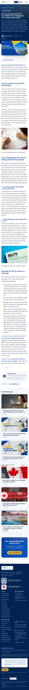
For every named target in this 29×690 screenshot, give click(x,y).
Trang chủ (3, 7)
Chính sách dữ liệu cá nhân (20, 622)
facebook (17, 642)
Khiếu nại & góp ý (5, 641)
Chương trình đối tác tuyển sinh (20, 598)
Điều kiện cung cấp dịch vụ (20, 627)
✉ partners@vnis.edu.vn (21, 632)
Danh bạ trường (5, 595)
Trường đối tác (18, 595)
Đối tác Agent (18, 593)
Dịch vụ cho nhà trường (20, 600)
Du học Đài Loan (5, 612)
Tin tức (3, 631)
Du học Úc (3, 601)
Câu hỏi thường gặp (6, 629)
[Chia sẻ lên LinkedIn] (6, 367)
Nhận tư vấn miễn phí (14, 552)
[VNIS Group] (13, 679)
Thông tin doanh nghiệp (21, 624)
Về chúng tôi (4, 623)
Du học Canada (10, 7)
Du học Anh (4, 603)
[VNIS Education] (5, 2)
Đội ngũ (3, 625)
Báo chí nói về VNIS (5, 627)
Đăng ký (5, 669)
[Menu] (26, 2)
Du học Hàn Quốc (5, 609)
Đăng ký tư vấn (4, 635)
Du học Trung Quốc (6, 611)
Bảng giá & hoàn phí (6, 639)
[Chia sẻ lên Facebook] (2, 367)
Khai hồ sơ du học (5, 637)
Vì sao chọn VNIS (5, 621)
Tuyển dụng (4, 633)
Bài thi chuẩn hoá (5, 616)
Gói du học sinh (5, 593)
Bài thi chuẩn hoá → (14, 384)
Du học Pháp (4, 607)
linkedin (22, 642)
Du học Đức (4, 605)
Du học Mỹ (3, 597)
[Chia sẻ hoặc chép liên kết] (10, 367)
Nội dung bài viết (8, 60)
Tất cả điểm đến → (5, 614)
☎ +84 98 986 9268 (19, 630)
